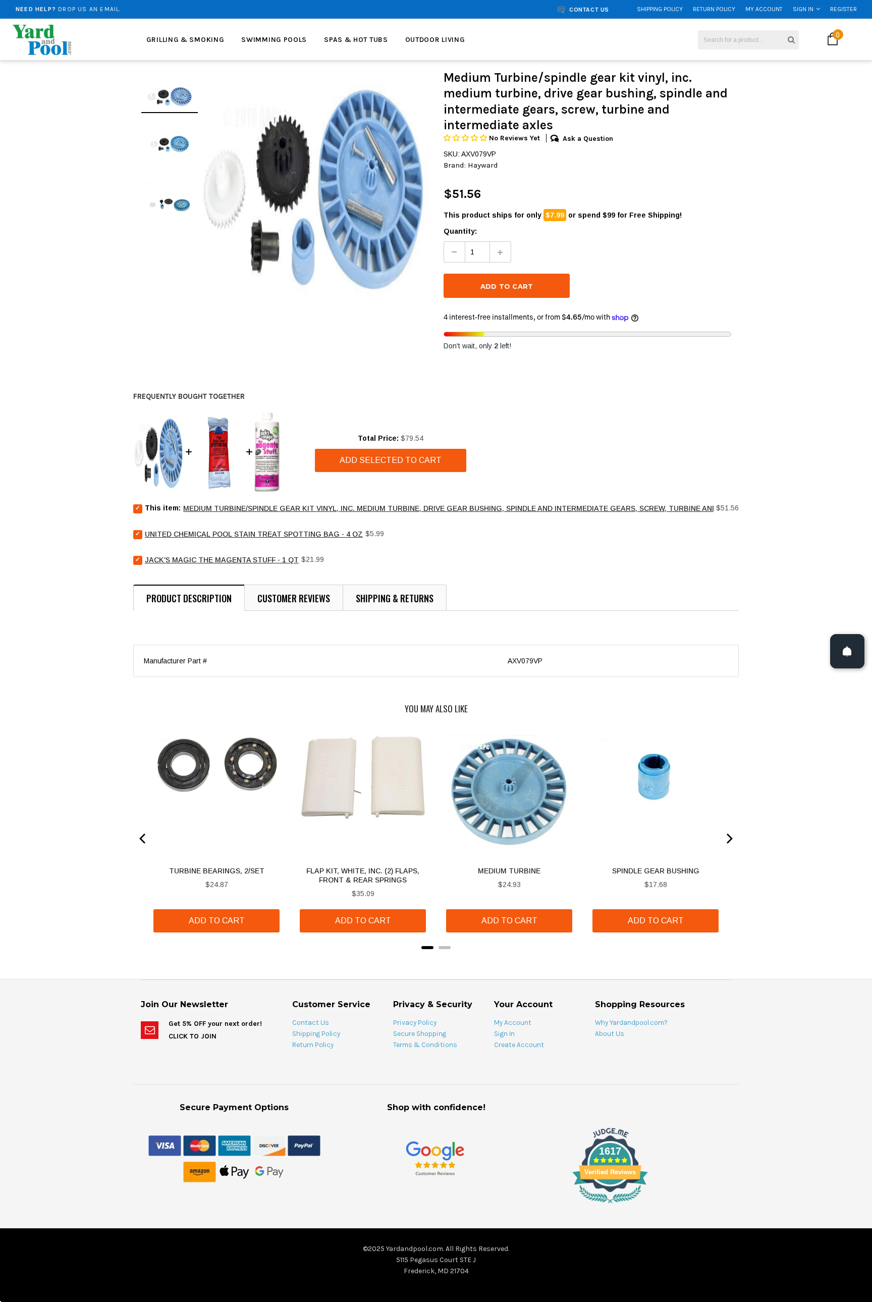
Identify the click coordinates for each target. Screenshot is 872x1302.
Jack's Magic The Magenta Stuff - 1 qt (222, 560)
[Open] (847, 651)
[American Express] (234, 1145)
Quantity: (460, 231)
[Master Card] (199, 1145)
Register (843, 9)
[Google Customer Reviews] (435, 1158)
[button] (466, 138)
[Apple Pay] (234, 1171)
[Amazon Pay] (199, 1171)
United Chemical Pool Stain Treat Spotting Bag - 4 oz (254, 534)
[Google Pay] (269, 1171)
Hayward (483, 165)
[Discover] (269, 1145)
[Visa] (164, 1145)
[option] (162, 9)
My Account (764, 9)
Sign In (803, 9)
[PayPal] (304, 1145)
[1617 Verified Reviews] (436, 1205)
